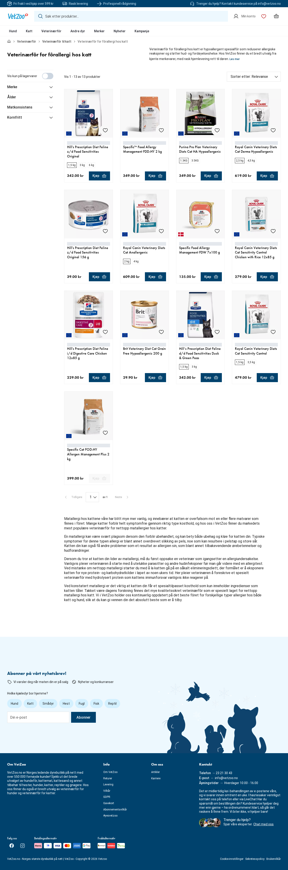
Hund (13, 31)
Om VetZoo (110, 772)
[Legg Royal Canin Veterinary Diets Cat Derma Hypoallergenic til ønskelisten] (273, 130)
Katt (29, 31)
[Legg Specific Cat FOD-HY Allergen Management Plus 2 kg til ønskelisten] (105, 432)
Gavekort (108, 803)
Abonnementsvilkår (115, 809)
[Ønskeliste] (263, 16)
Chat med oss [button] (263, 824)
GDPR (106, 796)
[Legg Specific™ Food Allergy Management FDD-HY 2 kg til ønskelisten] (161, 130)
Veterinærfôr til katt (56, 41)
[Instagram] (22, 845)
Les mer (235, 59)
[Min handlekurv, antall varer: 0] (276, 16)
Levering (108, 784)
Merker (99, 31)
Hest (66, 703)
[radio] (72, 165)
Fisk (96, 703)
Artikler (155, 772)
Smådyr (48, 703)
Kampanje (142, 31)
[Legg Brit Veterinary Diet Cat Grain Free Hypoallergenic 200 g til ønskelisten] (161, 331)
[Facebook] (11, 845)
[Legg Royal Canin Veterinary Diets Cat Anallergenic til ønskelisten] (161, 231)
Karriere (155, 778)
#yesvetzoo (110, 815)
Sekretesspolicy (255, 859)
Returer (107, 778)
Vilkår (106, 790)
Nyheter (120, 31)
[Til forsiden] (9, 41)
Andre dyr (77, 31)
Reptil (112, 703)
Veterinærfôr (51, 31)
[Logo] (18, 16)
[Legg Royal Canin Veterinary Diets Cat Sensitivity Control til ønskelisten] (273, 331)
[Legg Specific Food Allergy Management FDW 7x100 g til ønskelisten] (217, 231)
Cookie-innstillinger (231, 859)
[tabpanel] (144, 339)
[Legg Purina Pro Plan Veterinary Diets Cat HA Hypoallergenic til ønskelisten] (217, 130)
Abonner (83, 717)
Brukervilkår (273, 859)
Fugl (82, 703)
